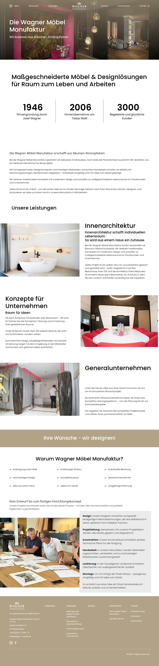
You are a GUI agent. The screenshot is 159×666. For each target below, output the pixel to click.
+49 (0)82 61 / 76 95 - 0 (19, 633)
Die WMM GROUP (116, 619)
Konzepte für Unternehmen (73, 634)
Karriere (91, 606)
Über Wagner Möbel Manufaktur (118, 612)
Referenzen (50, 606)
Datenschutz (136, 621)
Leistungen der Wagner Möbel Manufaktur (73, 614)
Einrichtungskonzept (75, 628)
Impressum (135, 616)
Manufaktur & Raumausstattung (74, 622)
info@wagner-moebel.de (20, 636)
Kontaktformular (138, 611)
